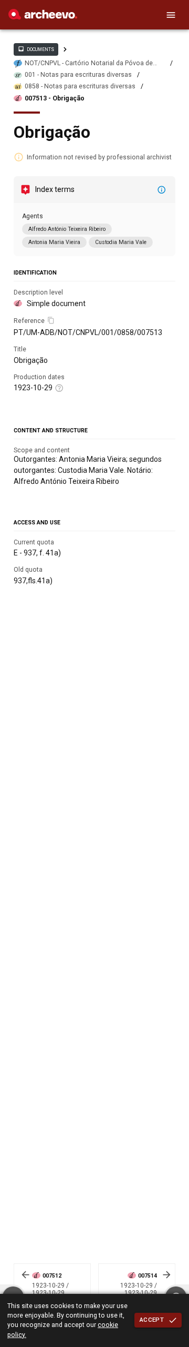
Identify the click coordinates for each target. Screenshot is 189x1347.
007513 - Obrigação (55, 98)
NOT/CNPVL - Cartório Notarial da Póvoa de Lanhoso (89, 63)
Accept (152, 1319)
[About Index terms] (161, 190)
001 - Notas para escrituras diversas (78, 74)
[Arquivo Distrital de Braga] (42, 17)
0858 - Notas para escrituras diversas (80, 86)
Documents (36, 49)
